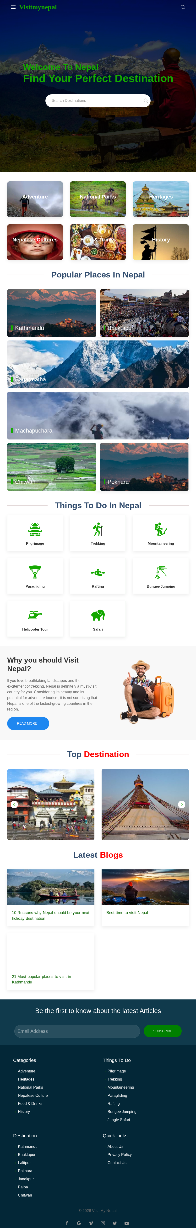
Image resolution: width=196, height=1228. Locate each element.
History (24, 1112)
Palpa (23, 1187)
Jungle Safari (119, 1120)
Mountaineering (121, 1087)
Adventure (26, 1071)
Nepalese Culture (33, 1095)
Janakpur (26, 1179)
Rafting (114, 1104)
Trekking (115, 1079)
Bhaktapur (26, 1155)
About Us (115, 1146)
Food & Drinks (30, 1104)
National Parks (30, 1087)
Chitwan (25, 1195)
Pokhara (25, 1171)
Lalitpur (24, 1163)
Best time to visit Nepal (127, 912)
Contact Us (117, 1163)
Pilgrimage (117, 1071)
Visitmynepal (38, 7)
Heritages (26, 1079)
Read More (27, 723)
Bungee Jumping (122, 1112)
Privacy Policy (120, 1155)
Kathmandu (28, 1146)
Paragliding (117, 1095)
